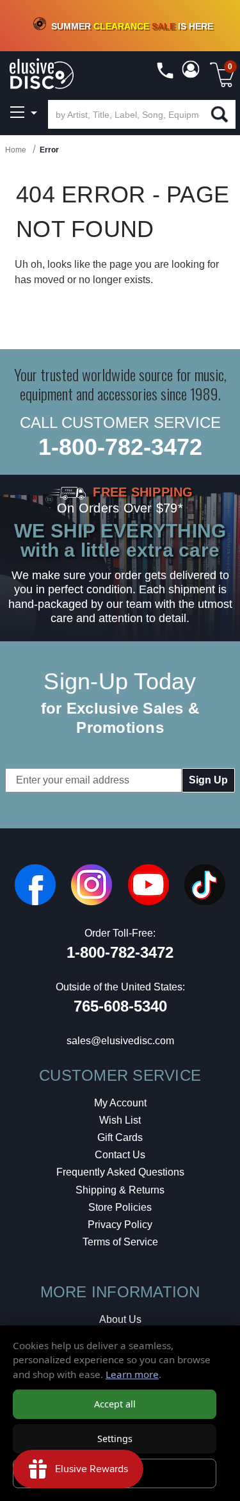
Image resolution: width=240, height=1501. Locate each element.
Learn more (132, 1374)
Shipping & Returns (120, 1190)
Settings (114, 1438)
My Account (120, 1102)
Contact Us (120, 1154)
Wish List (120, 1120)
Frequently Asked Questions (120, 1172)
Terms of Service (120, 1241)
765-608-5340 (120, 1006)
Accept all (115, 1404)
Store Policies (120, 1207)
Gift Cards (120, 1137)
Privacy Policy (120, 1224)
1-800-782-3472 (120, 447)
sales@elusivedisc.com (120, 1040)
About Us (120, 1319)
